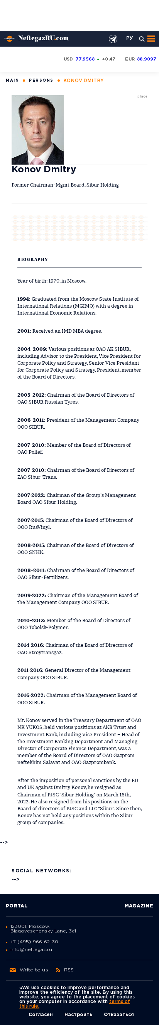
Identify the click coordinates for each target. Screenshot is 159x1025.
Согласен (41, 1015)
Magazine (139, 906)
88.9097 (147, 59)
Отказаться (119, 1015)
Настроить (78, 1015)
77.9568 (85, 59)
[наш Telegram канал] (113, 39)
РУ (129, 38)
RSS (69, 970)
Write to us (34, 970)
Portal (17, 906)
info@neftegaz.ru (31, 950)
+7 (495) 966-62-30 (34, 942)
